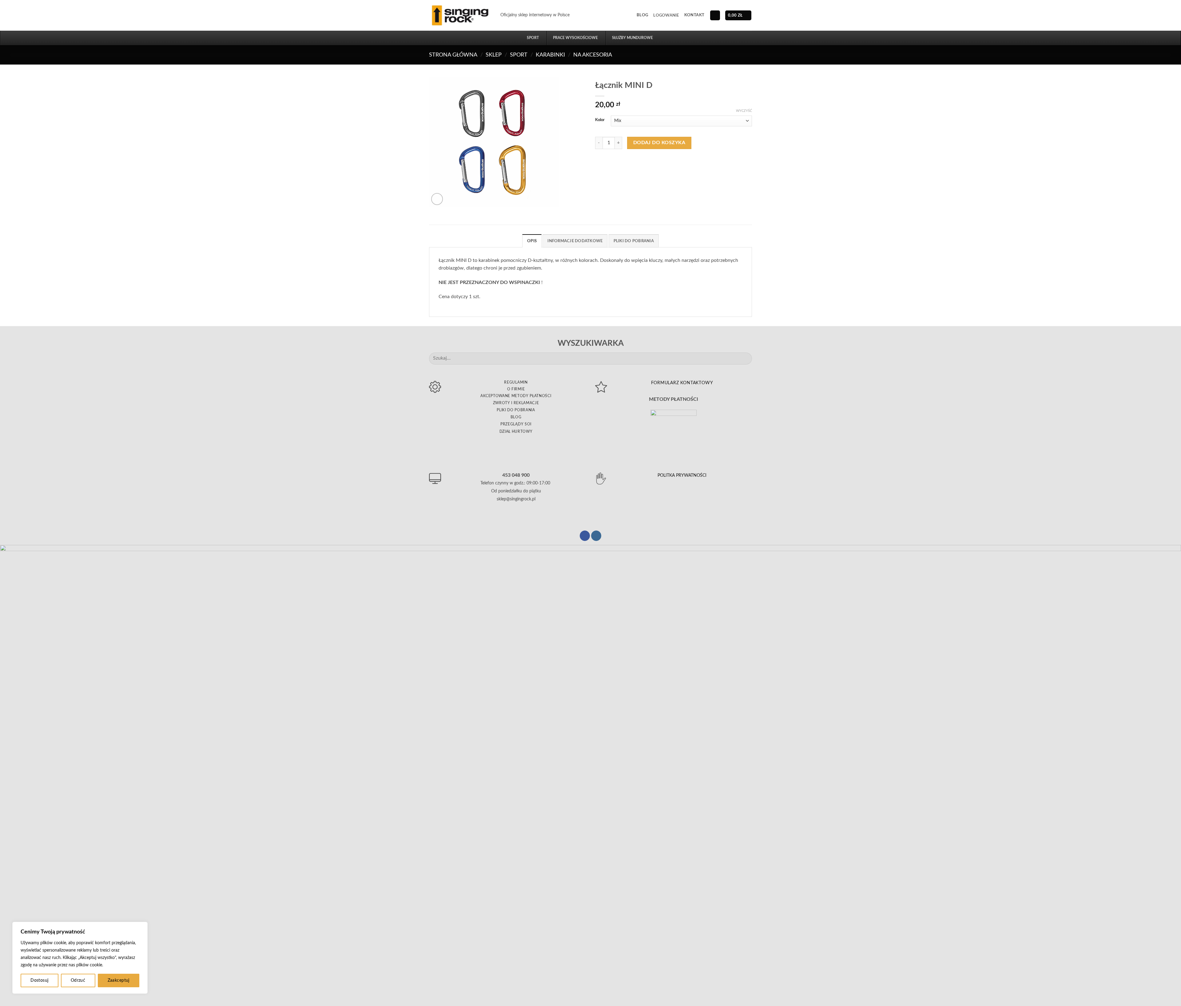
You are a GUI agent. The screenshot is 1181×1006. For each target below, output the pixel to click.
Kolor (600, 120)
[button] (666, 15)
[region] (80, 958)
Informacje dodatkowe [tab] (574, 241)
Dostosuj (39, 980)
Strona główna (453, 55)
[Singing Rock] (460, 15)
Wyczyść (744, 110)
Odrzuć (78, 980)
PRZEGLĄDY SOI (515, 424)
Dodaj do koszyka (659, 142)
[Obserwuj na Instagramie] (596, 536)
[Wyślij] (745, 359)
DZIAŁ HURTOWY (516, 431)
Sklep (494, 55)
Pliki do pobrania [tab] (634, 241)
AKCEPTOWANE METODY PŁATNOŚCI (515, 396)
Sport (518, 55)
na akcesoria (592, 55)
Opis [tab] (532, 241)
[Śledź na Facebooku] (585, 536)
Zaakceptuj (118, 980)
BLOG (516, 417)
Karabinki (550, 55)
